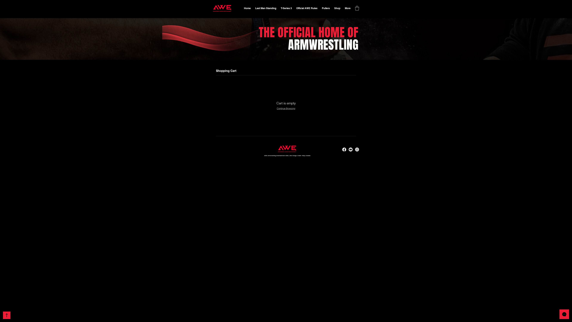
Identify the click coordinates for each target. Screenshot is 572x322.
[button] (357, 8)
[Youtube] (351, 149)
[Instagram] (357, 149)
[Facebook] (344, 149)
